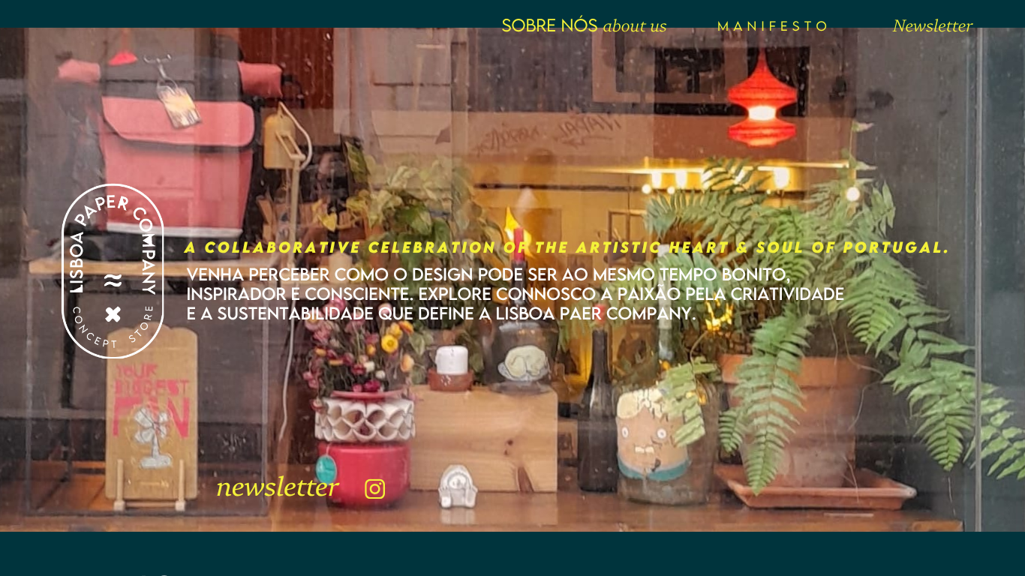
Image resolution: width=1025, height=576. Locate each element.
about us (634, 28)
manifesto (774, 26)
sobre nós (549, 25)
